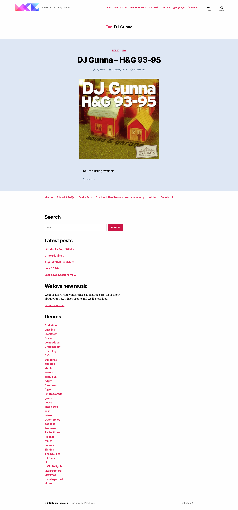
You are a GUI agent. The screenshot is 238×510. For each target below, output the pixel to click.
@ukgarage (179, 7)
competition (52, 342)
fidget (48, 381)
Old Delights (55, 466)
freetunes (51, 385)
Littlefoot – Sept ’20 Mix (59, 249)
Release (50, 436)
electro (49, 368)
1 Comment (139, 69)
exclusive (51, 376)
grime (48, 398)
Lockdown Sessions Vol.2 (60, 274)
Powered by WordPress (83, 503)
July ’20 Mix (52, 268)
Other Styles (52, 419)
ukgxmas (50, 474)
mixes (48, 415)
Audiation (51, 325)
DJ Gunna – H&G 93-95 (119, 60)
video (48, 483)
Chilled (49, 338)
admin (102, 69)
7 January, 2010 (119, 69)
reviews (50, 445)
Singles (49, 449)
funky (48, 389)
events (49, 372)
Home (107, 7)
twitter (152, 197)
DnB (47, 355)
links (47, 411)
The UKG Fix (52, 453)
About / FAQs (120, 7)
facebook (192, 7)
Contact (166, 7)
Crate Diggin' (53, 346)
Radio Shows (53, 432)
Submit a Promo (138, 7)
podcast (50, 423)
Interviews (51, 406)
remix (48, 441)
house (115, 50)
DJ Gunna (91, 179)
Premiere (50, 428)
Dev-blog (50, 351)
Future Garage (53, 394)
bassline (50, 329)
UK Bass (50, 458)
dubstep (50, 363)
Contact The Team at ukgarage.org (120, 197)
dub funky (51, 359)
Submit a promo (54, 305)
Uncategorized (54, 479)
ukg (124, 50)
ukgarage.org (53, 470)
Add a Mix (154, 7)
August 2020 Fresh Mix (59, 262)
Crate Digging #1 (55, 255)
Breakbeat (51, 334)
